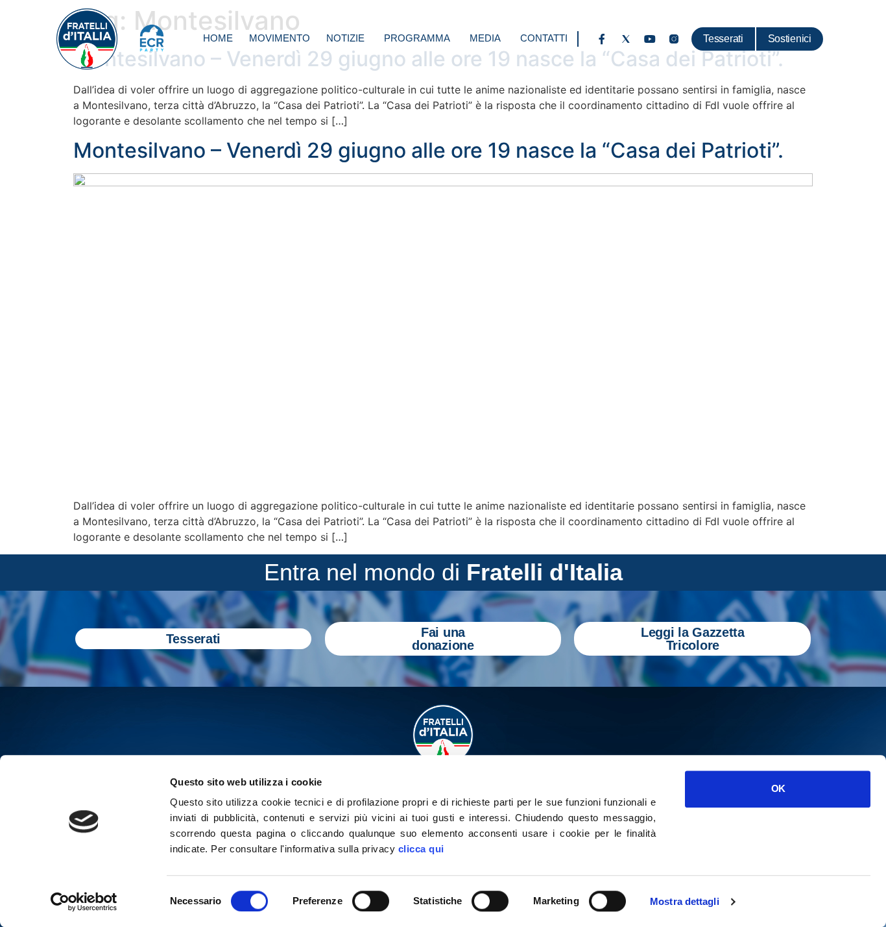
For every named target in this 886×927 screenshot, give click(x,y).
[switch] (370, 901)
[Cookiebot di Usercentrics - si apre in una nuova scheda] (84, 901)
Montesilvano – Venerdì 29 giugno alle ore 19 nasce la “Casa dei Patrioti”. (428, 150)
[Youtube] (650, 39)
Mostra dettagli (684, 901)
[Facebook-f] (602, 39)
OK (778, 788)
